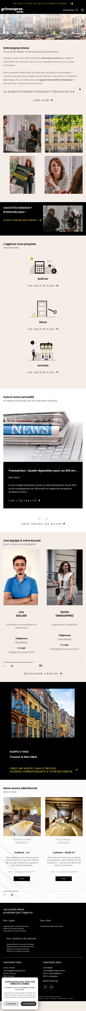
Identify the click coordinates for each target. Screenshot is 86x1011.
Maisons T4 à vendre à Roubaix (18, 952)
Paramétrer (11, 1004)
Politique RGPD (62, 999)
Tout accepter (28, 1004)
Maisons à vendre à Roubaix (13, 929)
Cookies (71, 999)
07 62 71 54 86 (9, 968)
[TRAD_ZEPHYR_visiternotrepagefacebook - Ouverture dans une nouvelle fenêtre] (45, 987)
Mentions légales (38, 999)
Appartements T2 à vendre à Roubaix (20, 945)
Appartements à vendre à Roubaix (15, 927)
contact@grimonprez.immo (14, 971)
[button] (11, 665)
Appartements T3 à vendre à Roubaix (20, 947)
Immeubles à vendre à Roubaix (14, 931)
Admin (47, 999)
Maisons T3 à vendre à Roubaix (18, 949)
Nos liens (54, 999)
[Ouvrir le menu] (82, 10)
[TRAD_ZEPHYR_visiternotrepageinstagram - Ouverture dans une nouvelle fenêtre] (51, 987)
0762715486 (47, 968)
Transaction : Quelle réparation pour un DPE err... (42, 471)
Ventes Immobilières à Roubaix (51, 927)
